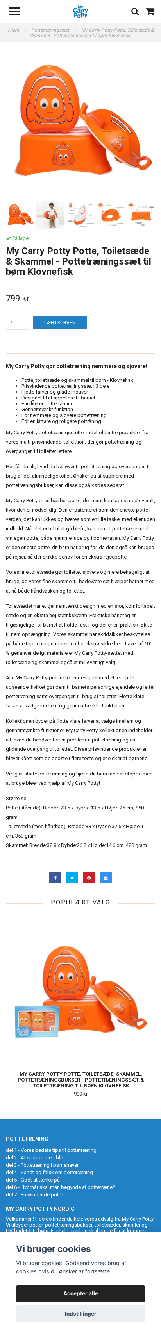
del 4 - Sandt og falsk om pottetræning (49, 1172)
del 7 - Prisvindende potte (34, 1195)
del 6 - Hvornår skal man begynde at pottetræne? (60, 1187)
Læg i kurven (59, 323)
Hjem (17, 30)
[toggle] (18, 12)
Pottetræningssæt (53, 30)
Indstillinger (81, 1314)
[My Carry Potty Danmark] (80, 11)
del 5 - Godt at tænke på (33, 1180)
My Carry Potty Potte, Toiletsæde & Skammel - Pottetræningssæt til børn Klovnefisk (92, 32)
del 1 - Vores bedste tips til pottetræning (51, 1150)
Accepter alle (80, 1293)
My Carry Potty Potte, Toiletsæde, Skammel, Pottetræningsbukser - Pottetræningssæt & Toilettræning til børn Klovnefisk (81, 1080)
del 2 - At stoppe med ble (34, 1157)
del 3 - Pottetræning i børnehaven (43, 1165)
